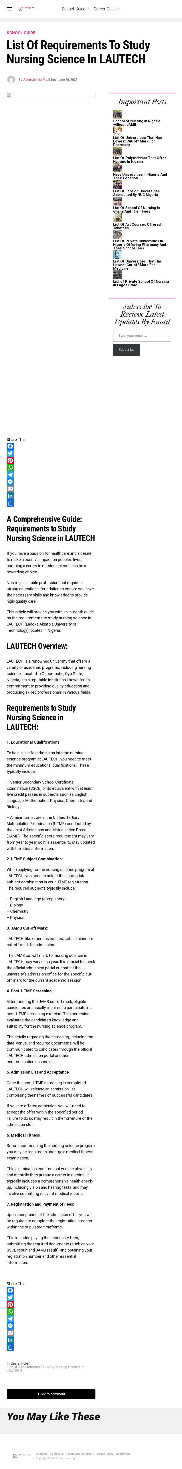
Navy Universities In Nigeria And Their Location (140, 176)
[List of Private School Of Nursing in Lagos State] (117, 278)
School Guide (73, 9)
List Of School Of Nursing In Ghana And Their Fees (136, 209)
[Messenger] (51, 481)
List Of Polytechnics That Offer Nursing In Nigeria (139, 160)
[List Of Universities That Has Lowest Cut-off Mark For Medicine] (117, 258)
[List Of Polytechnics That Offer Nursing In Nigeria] (117, 154)
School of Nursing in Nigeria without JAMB (136, 123)
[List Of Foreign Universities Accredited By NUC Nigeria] (117, 188)
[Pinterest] (51, 460)
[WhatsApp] (51, 467)
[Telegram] (51, 474)
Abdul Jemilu (32, 79)
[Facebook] (51, 446)
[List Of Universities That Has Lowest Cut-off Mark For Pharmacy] (117, 134)
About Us (41, 1453)
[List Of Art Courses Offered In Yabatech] (117, 221)
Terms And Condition (79, 1453)
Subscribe (126, 350)
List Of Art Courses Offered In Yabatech (138, 226)
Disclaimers (123, 1453)
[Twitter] (51, 453)
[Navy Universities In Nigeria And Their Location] (117, 171)
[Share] (51, 503)
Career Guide (105, 9)
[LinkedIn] (51, 496)
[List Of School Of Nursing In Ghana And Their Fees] (117, 204)
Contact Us (57, 1453)
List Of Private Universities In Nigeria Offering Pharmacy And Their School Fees (139, 244)
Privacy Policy (104, 1453)
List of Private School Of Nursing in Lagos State (141, 283)
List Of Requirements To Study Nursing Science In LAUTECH (45, 1368)
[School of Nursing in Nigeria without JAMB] (117, 117)
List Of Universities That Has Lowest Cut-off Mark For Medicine (137, 265)
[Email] (51, 488)
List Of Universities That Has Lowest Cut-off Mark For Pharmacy (137, 141)
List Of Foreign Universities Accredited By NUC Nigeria (136, 193)
